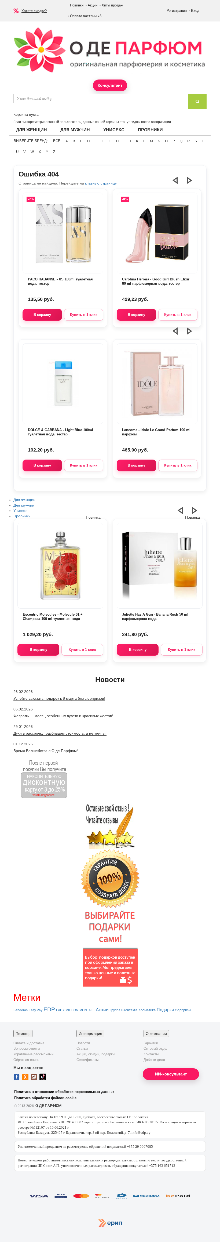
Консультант (110, 85)
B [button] (74, 141)
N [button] (159, 141)
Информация (90, 1033)
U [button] (17, 152)
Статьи (82, 1048)
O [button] (166, 141)
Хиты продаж (112, 5)
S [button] (196, 141)
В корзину (42, 315)
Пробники (150, 130)
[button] (178, 183)
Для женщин (31, 130)
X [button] (40, 152)
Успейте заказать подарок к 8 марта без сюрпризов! (59, 698)
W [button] (32, 152)
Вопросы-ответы (26, 1048)
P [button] (174, 141)
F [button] (103, 141)
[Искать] (197, 101)
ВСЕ (56, 141)
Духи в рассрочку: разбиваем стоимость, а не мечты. (60, 733)
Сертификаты (87, 1060)
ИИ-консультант (171, 1074)
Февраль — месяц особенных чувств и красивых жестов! (63, 716)
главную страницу (100, 183)
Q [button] (181, 141)
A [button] (66, 141)
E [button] (95, 141)
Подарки (165, 1010)
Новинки (76, 5)
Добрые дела (154, 1060)
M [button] (151, 141)
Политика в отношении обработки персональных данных (64, 1092)
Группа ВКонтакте (123, 1010)
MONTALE (87, 1010)
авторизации (161, 122)
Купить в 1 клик (83, 315)
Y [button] (47, 152)
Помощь (23, 1033)
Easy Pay (35, 1010)
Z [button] (54, 152)
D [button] (88, 141)
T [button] (203, 141)
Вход (195, 11)
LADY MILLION (67, 1010)
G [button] (110, 141)
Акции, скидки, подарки (95, 1054)
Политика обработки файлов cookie (45, 1098)
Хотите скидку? (34, 11)
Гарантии (151, 1043)
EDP (49, 1009)
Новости (83, 1043)
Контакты (151, 1054)
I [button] (123, 141)
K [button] (137, 141)
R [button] (188, 141)
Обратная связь (26, 1060)
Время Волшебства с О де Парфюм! (45, 751)
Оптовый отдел (156, 1048)
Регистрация (177, 11)
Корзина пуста (26, 114)
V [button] (24, 152)
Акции (92, 5)
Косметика (147, 1010)
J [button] (130, 141)
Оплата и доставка (28, 1043)
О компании (156, 1033)
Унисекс (113, 130)
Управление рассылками (33, 1054)
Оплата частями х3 (85, 16)
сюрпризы (183, 1010)
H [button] (117, 141)
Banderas (20, 1010)
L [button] (144, 141)
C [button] (81, 141)
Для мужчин (75, 130)
